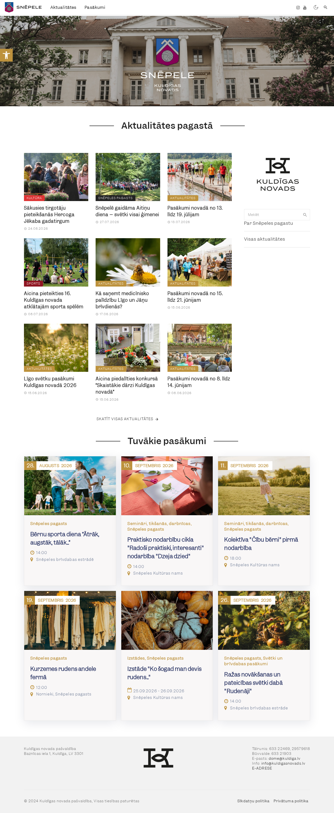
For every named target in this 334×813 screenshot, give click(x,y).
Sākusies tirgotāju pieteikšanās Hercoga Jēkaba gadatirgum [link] (49, 214)
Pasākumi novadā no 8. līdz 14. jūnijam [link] (198, 382)
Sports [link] (33, 283)
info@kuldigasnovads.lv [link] (283, 763)
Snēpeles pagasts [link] (115, 198)
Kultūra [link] (34, 198)
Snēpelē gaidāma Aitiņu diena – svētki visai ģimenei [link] (127, 211)
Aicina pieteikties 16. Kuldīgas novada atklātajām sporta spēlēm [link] (53, 300)
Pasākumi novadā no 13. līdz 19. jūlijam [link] (195, 211)
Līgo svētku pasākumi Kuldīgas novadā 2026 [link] (50, 382)
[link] (6, 55)
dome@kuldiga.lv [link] (285, 758)
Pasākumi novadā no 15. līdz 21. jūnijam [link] (195, 296)
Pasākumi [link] (95, 7)
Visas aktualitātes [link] (264, 239)
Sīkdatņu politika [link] (253, 801)
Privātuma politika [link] (291, 801)
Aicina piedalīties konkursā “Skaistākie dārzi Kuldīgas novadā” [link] (127, 385)
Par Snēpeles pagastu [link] (268, 223)
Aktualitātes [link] (63, 7)
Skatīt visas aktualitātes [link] (125, 419)
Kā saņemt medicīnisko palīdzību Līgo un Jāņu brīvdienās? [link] (122, 300)
